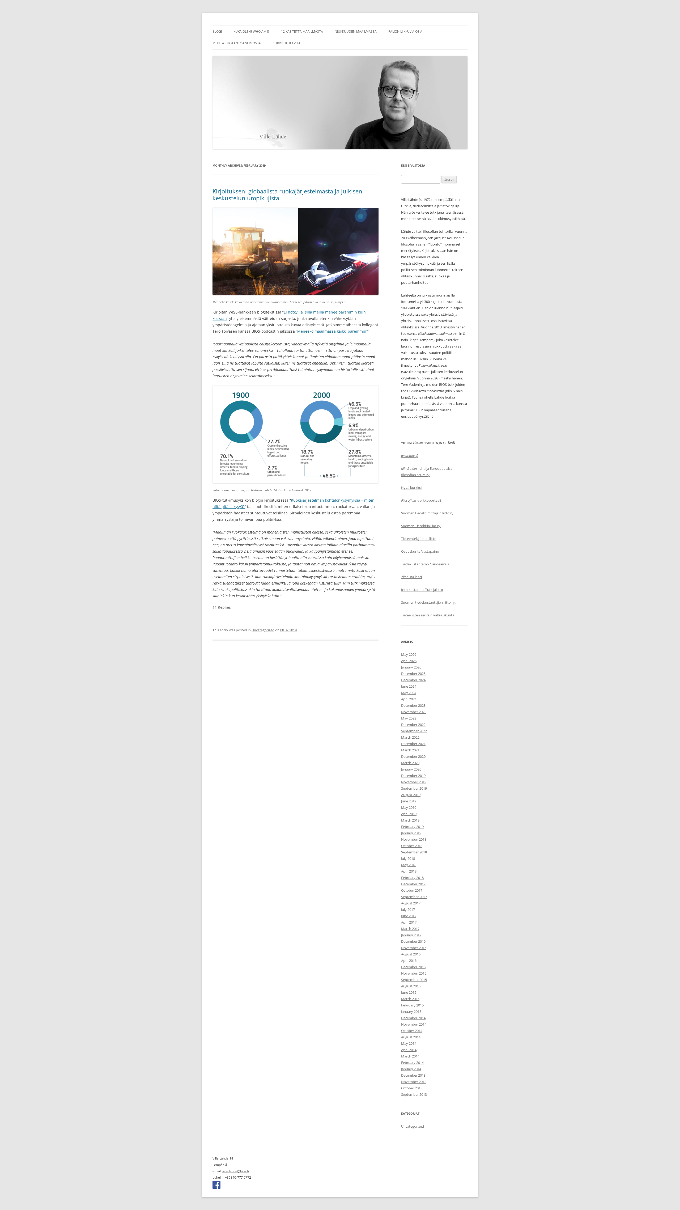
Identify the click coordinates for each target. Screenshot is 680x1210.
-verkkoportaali (421, 500)
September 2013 (414, 1094)
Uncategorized (263, 630)
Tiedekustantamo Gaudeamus (425, 564)
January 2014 (411, 1069)
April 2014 (408, 1049)
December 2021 (413, 743)
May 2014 (408, 1043)
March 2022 (410, 737)
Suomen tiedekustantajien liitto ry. (428, 602)
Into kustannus (413, 589)
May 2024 (408, 692)
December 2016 (413, 941)
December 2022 (413, 724)
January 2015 (411, 1011)
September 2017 (414, 896)
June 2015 (408, 992)
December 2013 (413, 1075)
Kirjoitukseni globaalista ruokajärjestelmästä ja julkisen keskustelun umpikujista (287, 194)
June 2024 (408, 686)
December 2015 (413, 966)
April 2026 (408, 660)
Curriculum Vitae (287, 43)
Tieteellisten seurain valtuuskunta (427, 615)
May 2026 (408, 654)
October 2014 (411, 1030)
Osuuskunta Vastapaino (420, 551)
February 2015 (412, 1005)
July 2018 (408, 858)
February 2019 (412, 826)
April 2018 (408, 871)
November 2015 (413, 973)
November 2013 (413, 1081)
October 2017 (411, 890)
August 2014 (410, 1037)
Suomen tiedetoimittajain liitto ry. (427, 513)
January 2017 (411, 935)
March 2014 (410, 1056)
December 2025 (413, 673)
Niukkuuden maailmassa (356, 31)
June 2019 (408, 801)
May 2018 (408, 864)
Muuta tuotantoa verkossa (236, 43)
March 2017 (410, 928)
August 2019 (410, 794)
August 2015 (410, 986)
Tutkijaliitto (434, 589)
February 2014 (412, 1062)
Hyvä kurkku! (411, 487)
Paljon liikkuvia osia (405, 31)
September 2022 (414, 731)
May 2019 (408, 807)
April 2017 (408, 922)
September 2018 (414, 852)
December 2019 (413, 775)
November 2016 (413, 947)
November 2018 (413, 839)
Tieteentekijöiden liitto (418, 538)
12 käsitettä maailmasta (302, 31)
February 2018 (412, 877)
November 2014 (413, 1024)
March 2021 (410, 750)
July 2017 (408, 909)
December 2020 (413, 756)
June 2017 (408, 915)
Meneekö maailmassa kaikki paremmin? (332, 331)
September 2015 (414, 979)
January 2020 (411, 769)
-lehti (411, 576)
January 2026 (411, 667)
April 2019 (408, 813)
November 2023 (413, 711)
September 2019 (414, 788)
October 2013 (411, 1088)
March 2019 (410, 820)
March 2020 (410, 762)
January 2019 (411, 833)
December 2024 (413, 680)
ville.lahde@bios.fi (235, 1171)
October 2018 (411, 845)
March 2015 (410, 998)
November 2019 (413, 782)
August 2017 (410, 903)
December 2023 (413, 705)
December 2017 (413, 884)
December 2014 (413, 1018)
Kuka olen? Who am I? (251, 31)
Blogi (217, 31)
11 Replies (221, 607)
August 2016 (410, 954)
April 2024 (408, 699)
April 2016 (408, 960)
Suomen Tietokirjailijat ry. (421, 525)
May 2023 (408, 718)
